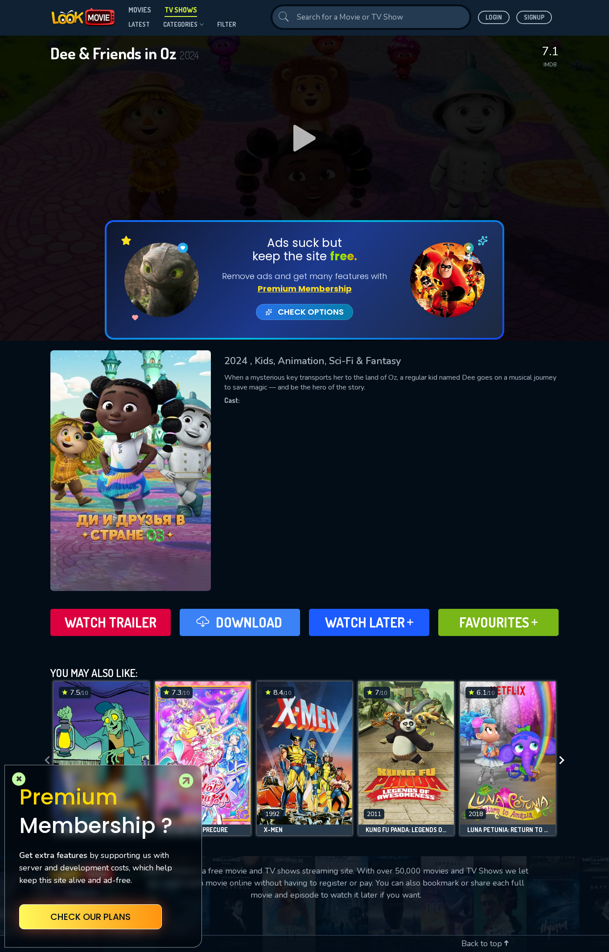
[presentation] (44, 761)
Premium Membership (305, 288)
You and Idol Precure (195, 830)
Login (494, 17)
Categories (180, 24)
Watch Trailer (110, 622)
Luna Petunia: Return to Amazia (507, 830)
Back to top (482, 943)
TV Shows (181, 9)
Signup (534, 17)
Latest (139, 24)
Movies (139, 9)
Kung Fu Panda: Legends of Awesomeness (406, 830)
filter (226, 24)
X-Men (273, 830)
